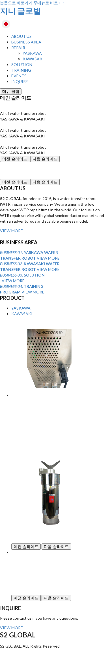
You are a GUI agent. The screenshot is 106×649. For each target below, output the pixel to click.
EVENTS (19, 75)
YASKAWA (32, 53)
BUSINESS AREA (26, 42)
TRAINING (21, 70)
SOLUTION (21, 64)
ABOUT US (21, 36)
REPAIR (18, 47)
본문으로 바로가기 (16, 2)
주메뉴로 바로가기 (49, 2)
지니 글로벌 (20, 11)
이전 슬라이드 (14, 159)
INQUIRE (19, 81)
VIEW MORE (11, 230)
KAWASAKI (33, 58)
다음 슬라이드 (45, 159)
